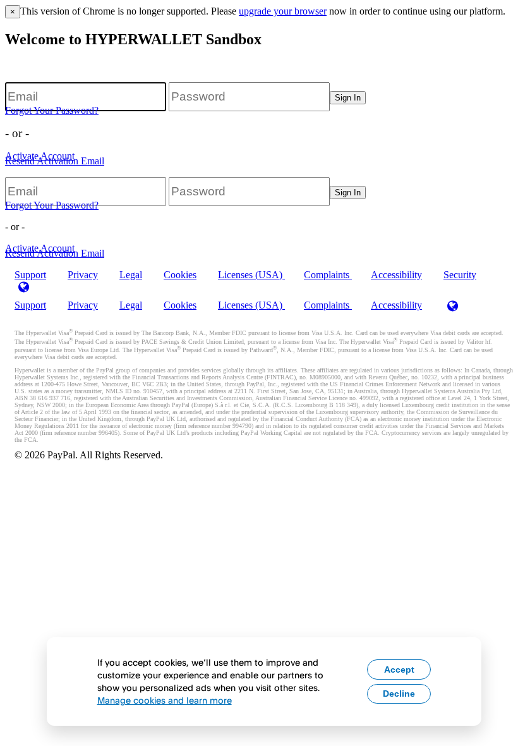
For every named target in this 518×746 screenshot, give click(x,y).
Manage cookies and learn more (164, 700)
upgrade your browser (283, 11)
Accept (399, 669)
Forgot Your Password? (52, 110)
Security (459, 274)
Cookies (180, 274)
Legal (130, 274)
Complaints (328, 274)
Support (30, 305)
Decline (399, 693)
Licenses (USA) (251, 274)
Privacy (83, 274)
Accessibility (396, 274)
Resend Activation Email (54, 161)
